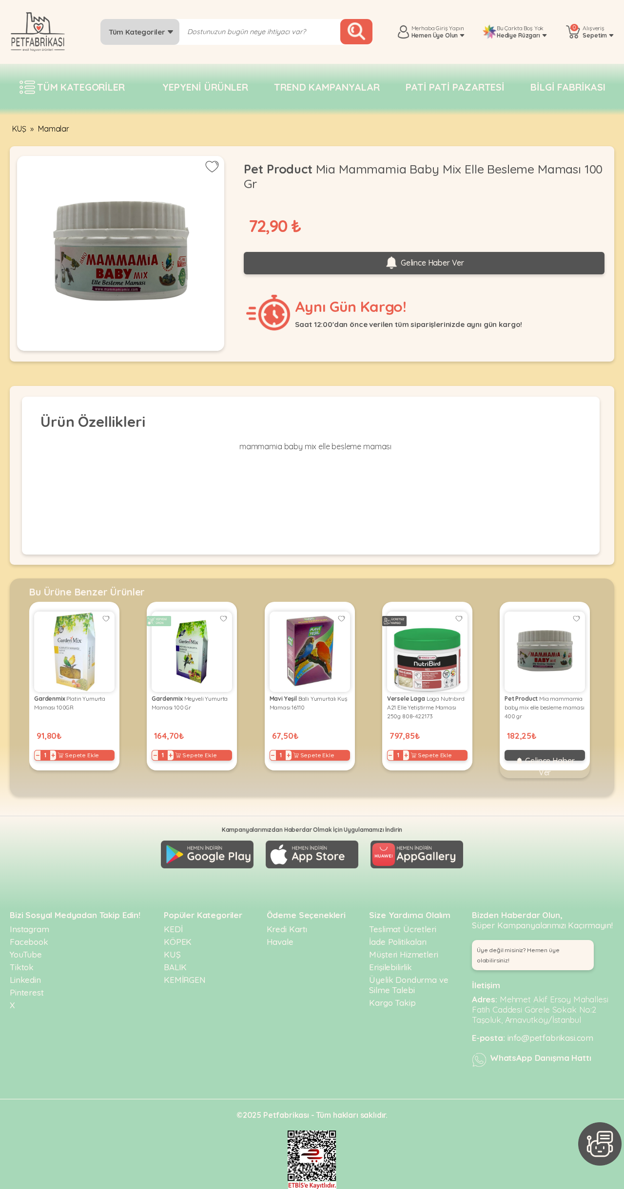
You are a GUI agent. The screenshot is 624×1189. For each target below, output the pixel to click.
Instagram (29, 929)
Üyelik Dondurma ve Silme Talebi (408, 985)
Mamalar (53, 129)
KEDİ (173, 929)
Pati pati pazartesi (455, 87)
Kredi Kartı (287, 929)
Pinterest (27, 992)
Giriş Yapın (450, 28)
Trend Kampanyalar (326, 87)
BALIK (175, 967)
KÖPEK (178, 942)
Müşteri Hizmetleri (403, 954)
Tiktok (22, 967)
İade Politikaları (397, 942)
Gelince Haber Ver (431, 263)
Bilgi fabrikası (567, 87)
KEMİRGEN (185, 980)
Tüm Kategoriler (138, 32)
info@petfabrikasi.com (550, 1038)
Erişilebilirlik (390, 967)
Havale (280, 942)
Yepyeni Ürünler (205, 87)
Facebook (29, 942)
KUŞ (19, 129)
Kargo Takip (392, 1002)
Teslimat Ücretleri (402, 929)
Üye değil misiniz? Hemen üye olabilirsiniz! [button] (518, 955)
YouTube (26, 954)
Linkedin (25, 980)
